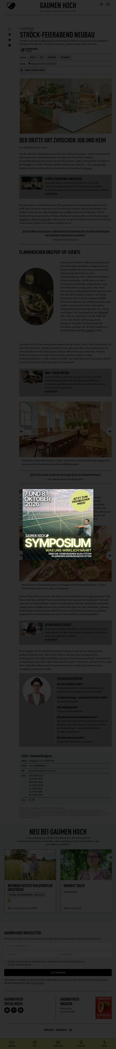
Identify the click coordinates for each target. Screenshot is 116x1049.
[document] (58, 524)
